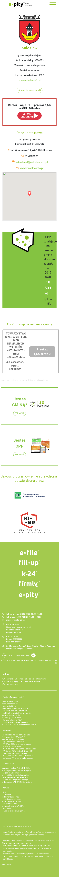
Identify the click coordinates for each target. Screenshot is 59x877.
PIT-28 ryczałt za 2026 (11, 746)
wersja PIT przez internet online (15, 708)
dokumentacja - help (10, 797)
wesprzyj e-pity (12, 681)
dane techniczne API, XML (13, 806)
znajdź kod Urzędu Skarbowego (15, 780)
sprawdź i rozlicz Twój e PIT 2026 (16, 768)
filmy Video (6, 795)
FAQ (4, 792)
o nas (21, 679)
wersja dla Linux (9, 706)
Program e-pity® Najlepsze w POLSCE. (17, 826)
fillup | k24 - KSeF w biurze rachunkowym (19, 725)
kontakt (10, 679)
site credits (6, 865)
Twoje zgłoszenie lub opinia (13, 811)
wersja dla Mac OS (10, 704)
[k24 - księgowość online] (29, 573)
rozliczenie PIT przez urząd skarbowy (17, 758)
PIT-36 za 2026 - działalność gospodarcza (19, 749)
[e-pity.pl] (29, 595)
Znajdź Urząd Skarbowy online (16, 655)
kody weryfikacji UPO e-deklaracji (16, 777)
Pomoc (5, 788)
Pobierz (13, 696)
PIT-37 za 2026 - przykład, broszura (16, 744)
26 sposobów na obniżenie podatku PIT (18, 735)
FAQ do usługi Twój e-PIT (12, 773)
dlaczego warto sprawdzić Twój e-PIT (17, 771)
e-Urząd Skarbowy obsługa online (15, 775)
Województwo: (22, 65)
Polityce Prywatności (10, 848)
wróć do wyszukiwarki (31, 90)
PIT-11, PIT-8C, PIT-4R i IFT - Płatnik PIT (18, 756)
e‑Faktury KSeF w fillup (11, 718)
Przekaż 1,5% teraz (41, 352)
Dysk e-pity (6, 808)
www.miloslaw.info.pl (29, 80)
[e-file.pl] (29, 552)
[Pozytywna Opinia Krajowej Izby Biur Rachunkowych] (29, 522)
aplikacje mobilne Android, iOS (14, 711)
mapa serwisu (12, 684)
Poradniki (6, 731)
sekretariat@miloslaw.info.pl (31, 162)
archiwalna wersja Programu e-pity (16, 713)
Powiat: (24, 70)
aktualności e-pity (9, 804)
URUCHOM (26, 115)
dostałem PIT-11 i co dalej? (13, 739)
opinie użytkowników (37, 679)
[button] (29, 194)
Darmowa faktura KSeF (12, 720)
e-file (5, 674)
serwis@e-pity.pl (17, 620)
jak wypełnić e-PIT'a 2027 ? (13, 737)
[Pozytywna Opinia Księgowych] (29, 495)
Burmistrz (19, 144)
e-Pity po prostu (20, 4)
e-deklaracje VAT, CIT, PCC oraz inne (17, 782)
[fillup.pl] (29, 563)
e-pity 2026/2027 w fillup (12, 715)
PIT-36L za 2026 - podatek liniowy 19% (17, 751)
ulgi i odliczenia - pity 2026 (13, 742)
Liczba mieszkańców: (26, 75)
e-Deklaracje (8, 764)
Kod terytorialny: (25, 60)
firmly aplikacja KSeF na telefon (15, 722)
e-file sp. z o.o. (48, 840)
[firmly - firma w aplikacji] (29, 584)
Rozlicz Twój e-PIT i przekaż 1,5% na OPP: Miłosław (29, 106)
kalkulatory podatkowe (11, 799)
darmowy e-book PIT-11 (11, 801)
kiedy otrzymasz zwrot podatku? (15, 753)
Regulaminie (44, 846)
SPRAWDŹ (19, 413)
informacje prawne (32, 681)
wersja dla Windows (10, 701)
